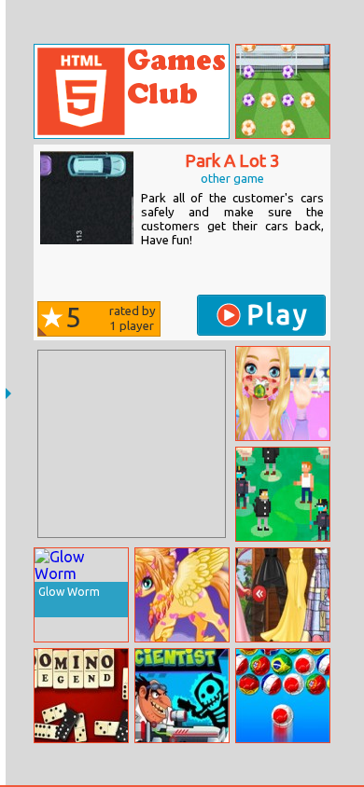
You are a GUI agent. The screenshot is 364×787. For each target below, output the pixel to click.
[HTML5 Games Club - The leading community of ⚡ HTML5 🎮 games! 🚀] (132, 91)
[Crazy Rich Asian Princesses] (282, 594)
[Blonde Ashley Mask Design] (282, 393)
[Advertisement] (131, 444)
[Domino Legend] (81, 695)
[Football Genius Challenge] (282, 91)
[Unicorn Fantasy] (182, 594)
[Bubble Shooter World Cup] (282, 695)
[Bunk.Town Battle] (282, 494)
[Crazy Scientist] (182, 695)
